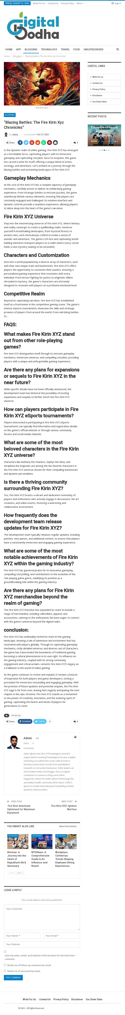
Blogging (31, 49)
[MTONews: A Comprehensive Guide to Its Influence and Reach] (42, 841)
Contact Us (53, 3)
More (79, 3)
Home (8, 49)
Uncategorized (93, 49)
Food (76, 49)
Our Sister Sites (99, 102)
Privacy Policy (67, 3)
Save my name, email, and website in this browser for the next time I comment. (40, 957)
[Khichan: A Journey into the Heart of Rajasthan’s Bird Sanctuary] (17, 841)
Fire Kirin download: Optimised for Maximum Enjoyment (21, 809)
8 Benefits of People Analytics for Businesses (104, 131)
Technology (49, 49)
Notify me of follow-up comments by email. (29, 965)
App (18, 49)
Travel (65, 49)
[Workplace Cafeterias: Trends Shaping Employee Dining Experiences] (65, 841)
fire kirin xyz (16, 715)
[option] (104, 137)
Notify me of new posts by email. (24, 971)
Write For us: (39, 3)
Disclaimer (97, 95)
